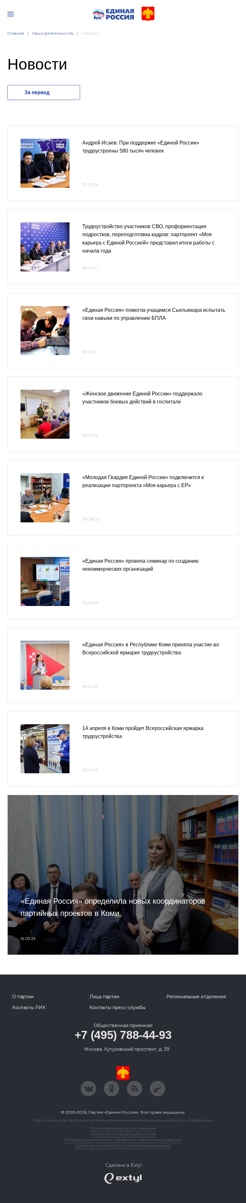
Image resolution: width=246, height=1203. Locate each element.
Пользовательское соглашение (123, 1128)
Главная (15, 33)
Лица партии (104, 997)
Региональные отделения (196, 997)
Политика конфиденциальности (123, 1134)
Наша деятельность (53, 33)
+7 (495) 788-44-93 (123, 1034)
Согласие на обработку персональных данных (123, 1145)
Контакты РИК (29, 1007)
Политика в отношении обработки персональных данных (123, 1139)
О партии (23, 997)
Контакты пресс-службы (117, 1007)
